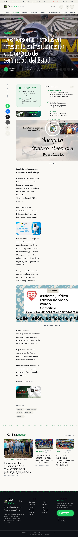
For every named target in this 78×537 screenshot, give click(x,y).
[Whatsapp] (67, 7)
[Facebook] (72, 7)
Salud (43, 507)
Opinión (72, 12)
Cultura (31, 507)
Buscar (53, 6)
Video (65, 12)
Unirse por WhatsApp (65, 513)
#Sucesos (20, 409)
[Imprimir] (72, 69)
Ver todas (68, 435)
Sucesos (25, 12)
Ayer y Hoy (15, 12)
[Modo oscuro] (61, 7)
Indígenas (45, 510)
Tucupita (44, 505)
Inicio (7, 12)
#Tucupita (20, 416)
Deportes (34, 12)
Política (44, 502)
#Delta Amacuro (31, 409)
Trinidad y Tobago (54, 12)
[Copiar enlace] (7, 133)
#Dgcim (19, 413)
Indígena (42, 12)
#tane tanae (28, 413)
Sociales (32, 510)
